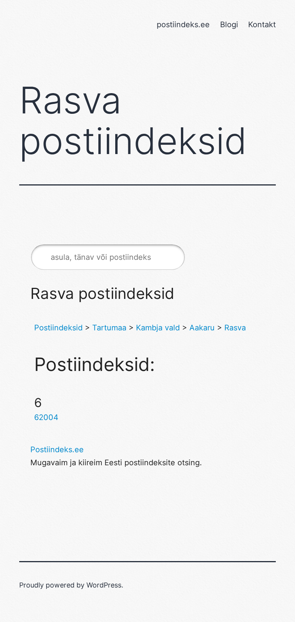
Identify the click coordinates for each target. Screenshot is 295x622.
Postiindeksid (58, 327)
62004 (46, 417)
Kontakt (262, 24)
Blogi (229, 24)
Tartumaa (109, 327)
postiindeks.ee (183, 24)
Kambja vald (158, 327)
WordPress (103, 585)
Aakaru (202, 327)
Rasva (235, 327)
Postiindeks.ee (57, 449)
